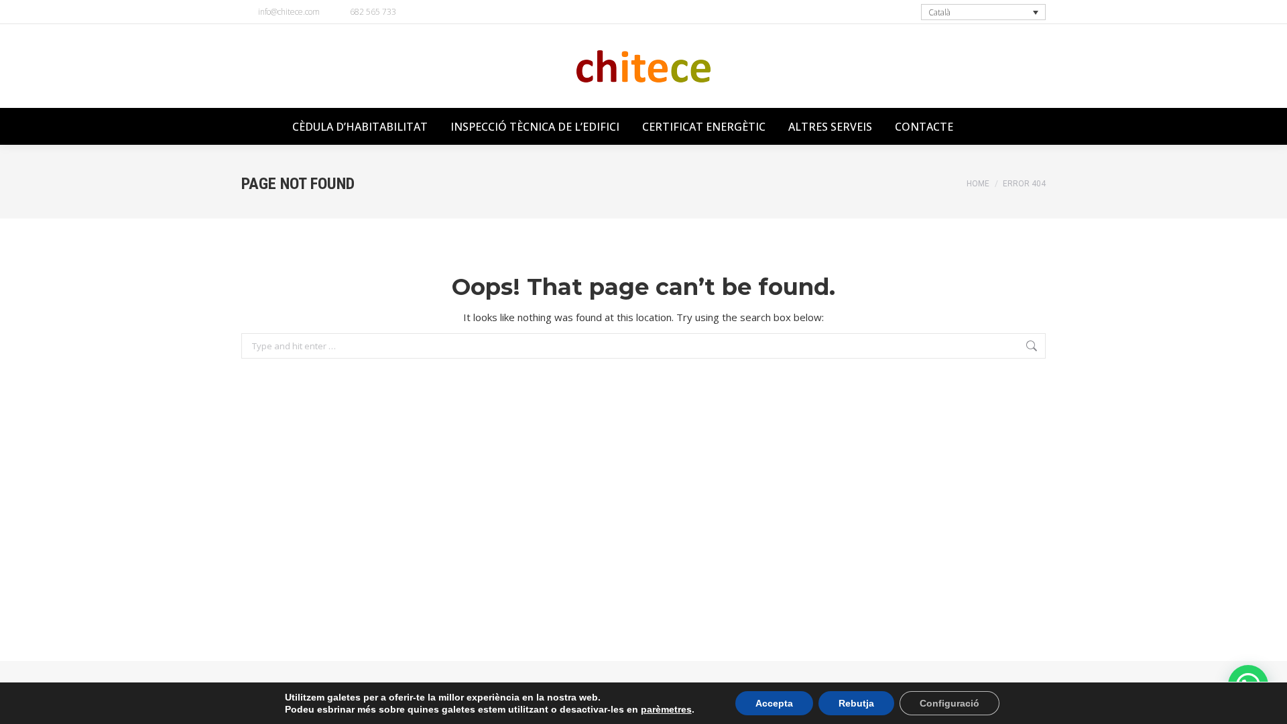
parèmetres (666, 709)
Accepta (774, 703)
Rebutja (856, 703)
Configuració (949, 703)
